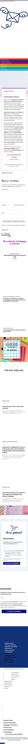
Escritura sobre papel (10, 645)
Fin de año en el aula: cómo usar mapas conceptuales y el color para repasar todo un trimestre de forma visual (14, 300)
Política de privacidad (17, 604)
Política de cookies (14, 674)
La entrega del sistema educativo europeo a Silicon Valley (14, 330)
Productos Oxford (14, 441)
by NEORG (13, 679)
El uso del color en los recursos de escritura (13, 407)
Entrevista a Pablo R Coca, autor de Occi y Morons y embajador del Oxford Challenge (13, 494)
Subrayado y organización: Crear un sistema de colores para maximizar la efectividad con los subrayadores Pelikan (13, 449)
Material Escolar (5, 400)
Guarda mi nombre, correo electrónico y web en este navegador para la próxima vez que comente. (14, 221)
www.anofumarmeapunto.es (10, 148)
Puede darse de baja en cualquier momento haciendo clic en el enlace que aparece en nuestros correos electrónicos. (13, 606)
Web (3, 213)
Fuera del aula (8, 648)
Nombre (4, 205)
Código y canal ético (15, 672)
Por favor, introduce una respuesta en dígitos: (13, 225)
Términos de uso (14, 677)
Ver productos (12, 350)
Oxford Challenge (9, 650)
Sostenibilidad (8, 652)
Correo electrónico (19, 205)
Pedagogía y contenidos (11, 646)
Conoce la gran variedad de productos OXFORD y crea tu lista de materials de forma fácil (12, 345)
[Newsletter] (14, 30)
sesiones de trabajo (16, 150)
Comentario (5, 189)
